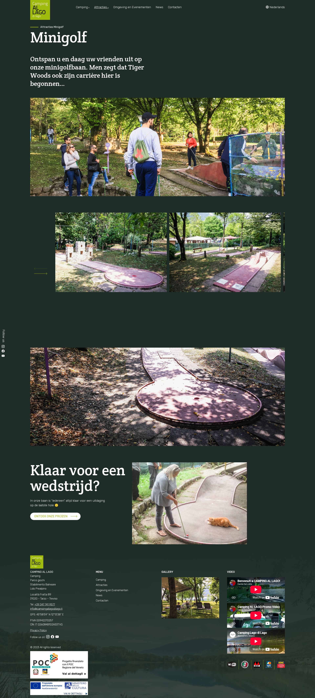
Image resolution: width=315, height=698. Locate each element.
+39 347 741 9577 (44, 604)
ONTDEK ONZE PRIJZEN (50, 516)
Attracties (46, 27)
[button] (40, 269)
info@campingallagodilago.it (46, 608)
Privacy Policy (38, 630)
